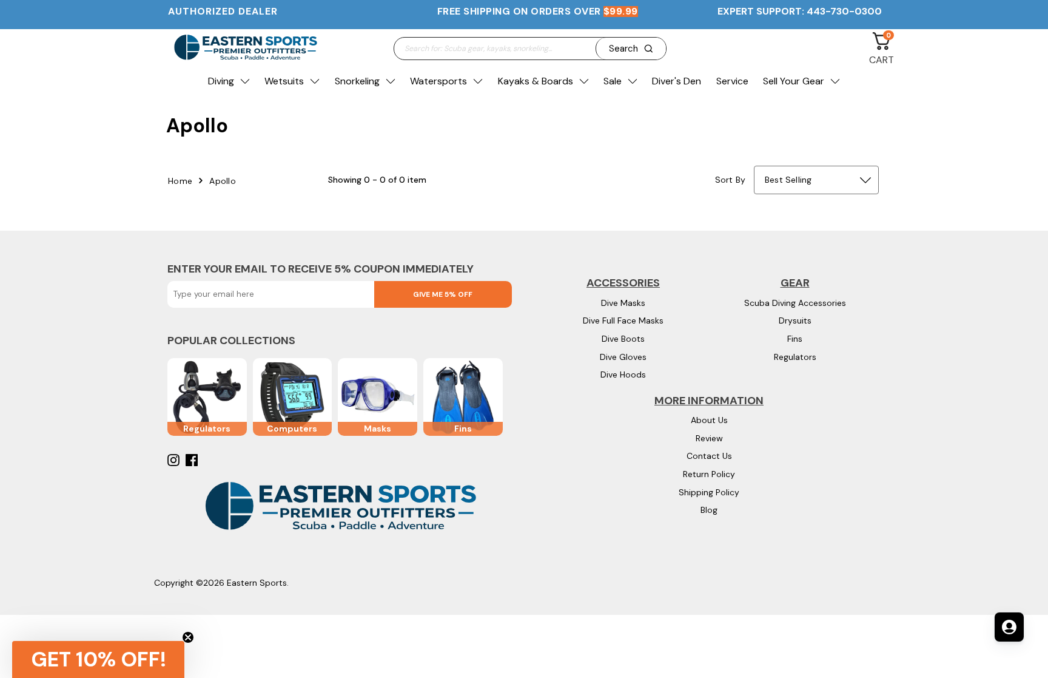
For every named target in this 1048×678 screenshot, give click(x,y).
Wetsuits (284, 81)
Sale (612, 81)
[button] (98, 659)
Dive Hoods (623, 374)
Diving (221, 81)
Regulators (795, 356)
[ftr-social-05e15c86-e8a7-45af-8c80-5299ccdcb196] (193, 460)
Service (732, 81)
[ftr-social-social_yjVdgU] (175, 460)
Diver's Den (676, 81)
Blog (708, 509)
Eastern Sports (257, 582)
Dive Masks (623, 302)
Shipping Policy (709, 492)
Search (623, 48)
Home (180, 180)
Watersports (438, 81)
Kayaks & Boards (535, 81)
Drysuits (795, 320)
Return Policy (709, 474)
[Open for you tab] (1009, 627)
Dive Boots (623, 338)
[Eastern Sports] (245, 48)
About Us (709, 420)
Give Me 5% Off (442, 294)
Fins (794, 338)
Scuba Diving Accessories (795, 302)
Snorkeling (357, 81)
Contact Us (709, 455)
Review (709, 438)
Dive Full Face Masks (623, 320)
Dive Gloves (623, 356)
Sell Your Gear (793, 81)
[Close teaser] (188, 637)
